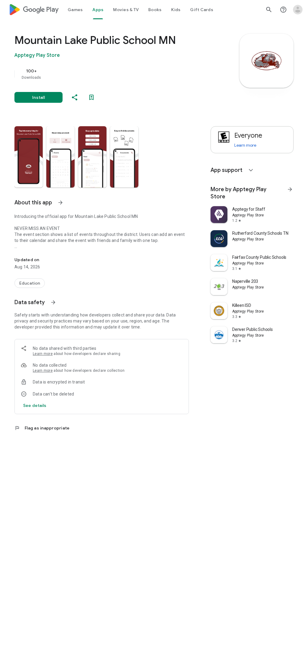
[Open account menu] (298, 9)
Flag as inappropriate (41, 428)
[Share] (74, 97)
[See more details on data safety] (35, 405)
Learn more (43, 354)
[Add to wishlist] (91, 97)
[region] (110, 74)
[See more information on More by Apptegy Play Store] (290, 189)
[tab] (75, 9)
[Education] (29, 283)
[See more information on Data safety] (53, 302)
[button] (28, 157)
